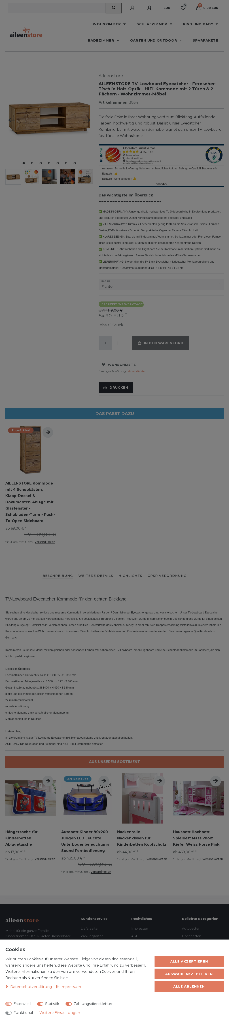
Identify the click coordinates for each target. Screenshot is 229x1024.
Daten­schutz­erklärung (31, 987)
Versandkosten (136, 371)
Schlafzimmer (152, 24)
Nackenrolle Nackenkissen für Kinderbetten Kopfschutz (141, 838)
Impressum (140, 929)
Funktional (23, 1013)
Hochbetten (191, 936)
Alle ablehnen (189, 986)
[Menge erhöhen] (117, 343)
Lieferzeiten (90, 929)
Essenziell (22, 1004)
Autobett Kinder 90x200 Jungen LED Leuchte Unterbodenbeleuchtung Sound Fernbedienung (85, 841)
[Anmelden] (133, 8)
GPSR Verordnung (167, 576)
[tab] (58, 576)
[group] (30, 449)
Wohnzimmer (107, 24)
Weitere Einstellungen (59, 1013)
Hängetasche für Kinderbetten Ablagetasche (21, 838)
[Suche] (114, 8)
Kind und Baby (198, 24)
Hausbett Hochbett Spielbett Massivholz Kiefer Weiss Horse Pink (196, 838)
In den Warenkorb (163, 343)
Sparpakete (205, 40)
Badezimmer (101, 40)
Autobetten (191, 929)
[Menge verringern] (125, 343)
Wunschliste (122, 365)
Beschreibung (57, 576)
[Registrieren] (150, 8)
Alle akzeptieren (189, 961)
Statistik (52, 1004)
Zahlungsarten (92, 936)
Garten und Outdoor (154, 40)
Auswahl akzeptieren (189, 974)
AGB (134, 936)
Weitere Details (95, 576)
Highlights (130, 576)
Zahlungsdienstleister (93, 1004)
